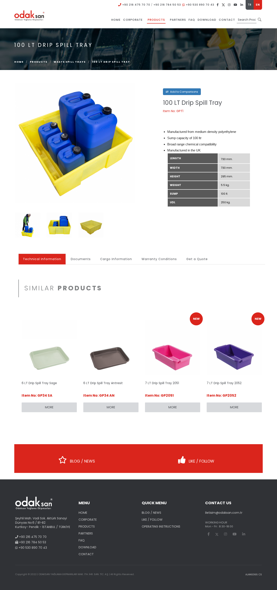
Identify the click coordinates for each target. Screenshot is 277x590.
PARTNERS (86, 533)
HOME (83, 512)
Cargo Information (116, 259)
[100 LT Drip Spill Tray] (75, 142)
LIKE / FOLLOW (201, 461)
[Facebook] (218, 4)
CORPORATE (88, 519)
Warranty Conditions (159, 259)
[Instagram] (229, 4)
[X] (223, 4)
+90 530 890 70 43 (200, 4)
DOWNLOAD (87, 547)
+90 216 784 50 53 (167, 4)
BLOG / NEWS (82, 461)
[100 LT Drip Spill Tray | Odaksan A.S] (29, 15)
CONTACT (86, 554)
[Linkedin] (241, 4)
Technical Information (42, 259)
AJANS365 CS (253, 574)
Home (19, 62)
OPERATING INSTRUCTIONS (161, 526)
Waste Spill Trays (70, 62)
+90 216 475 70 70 (136, 4)
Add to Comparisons (183, 92)
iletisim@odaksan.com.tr (223, 512)
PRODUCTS (38, 62)
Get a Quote (197, 259)
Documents (81, 259)
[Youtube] (235, 4)
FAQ (82, 540)
